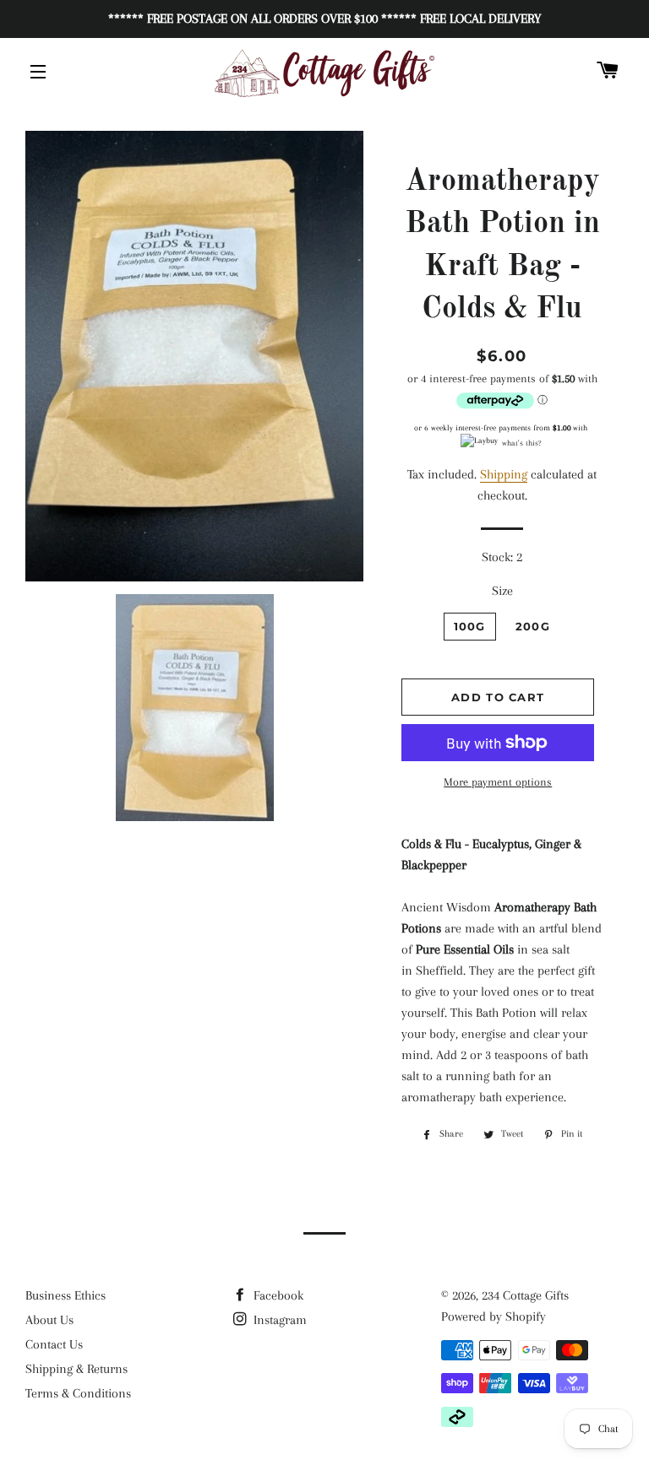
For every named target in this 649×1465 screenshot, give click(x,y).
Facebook (276, 1295)
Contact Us (54, 1344)
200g (532, 626)
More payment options (498, 782)
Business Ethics (65, 1295)
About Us (49, 1319)
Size (502, 590)
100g (470, 626)
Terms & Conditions (78, 1393)
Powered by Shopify (493, 1316)
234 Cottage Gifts (525, 1295)
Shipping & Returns (76, 1368)
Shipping (503, 474)
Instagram (278, 1319)
